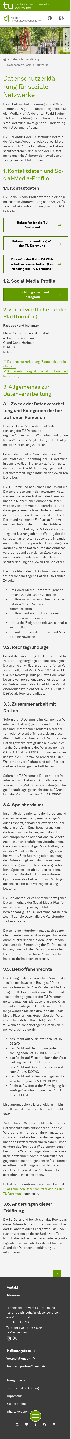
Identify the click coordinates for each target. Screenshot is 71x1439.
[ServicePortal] (44, 1424)
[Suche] (17, 1424)
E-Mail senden (16, 1332)
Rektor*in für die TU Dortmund (32, 225)
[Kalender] (26, 1424)
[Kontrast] (50, 18)
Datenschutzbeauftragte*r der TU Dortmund (32, 243)
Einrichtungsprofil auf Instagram (32, 294)
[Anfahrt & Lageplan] (35, 1424)
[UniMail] (54, 1424)
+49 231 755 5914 (30, 1328)
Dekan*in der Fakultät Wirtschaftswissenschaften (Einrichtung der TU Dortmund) (32, 264)
